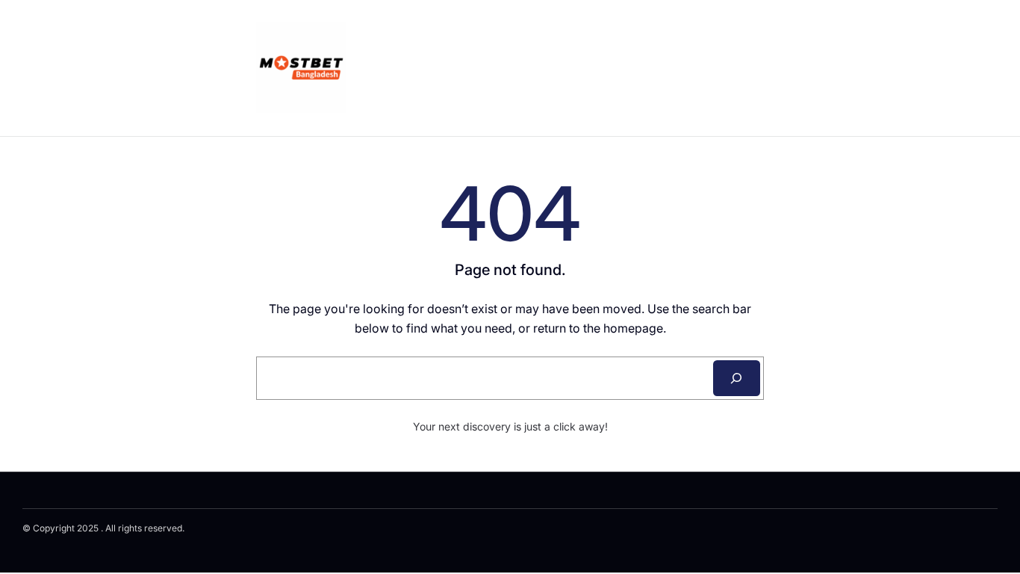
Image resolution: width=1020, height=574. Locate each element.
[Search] (736, 378)
